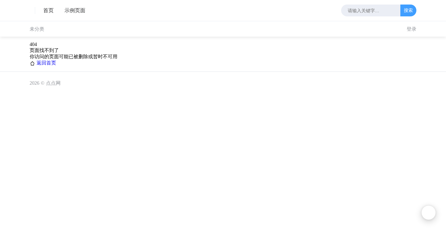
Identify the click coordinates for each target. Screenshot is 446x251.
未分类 (37, 29)
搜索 (408, 10)
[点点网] (32, 10)
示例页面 (74, 10)
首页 (48, 10)
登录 (411, 29)
